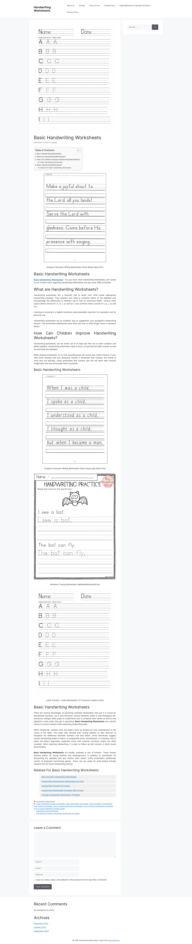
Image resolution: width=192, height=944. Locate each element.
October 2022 (40, 927)
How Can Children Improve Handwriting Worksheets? (58, 159)
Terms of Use (94, 5)
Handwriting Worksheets (42, 9)
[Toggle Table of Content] (77, 150)
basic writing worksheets (43, 806)
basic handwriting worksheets (77, 804)
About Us (70, 5)
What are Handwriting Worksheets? (51, 157)
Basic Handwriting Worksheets (48, 154)
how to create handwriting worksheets (67, 806)
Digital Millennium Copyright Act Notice (134, 5)
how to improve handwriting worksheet (98, 806)
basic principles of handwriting (100, 804)
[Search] (155, 27)
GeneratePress (114, 940)
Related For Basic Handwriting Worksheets (55, 168)
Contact (82, 5)
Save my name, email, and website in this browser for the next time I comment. (71, 880)
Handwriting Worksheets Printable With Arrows (63, 790)
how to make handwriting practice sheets (49, 809)
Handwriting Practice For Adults (56, 786)
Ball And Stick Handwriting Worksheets (59, 777)
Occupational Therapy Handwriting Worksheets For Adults (58, 813)
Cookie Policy (109, 5)
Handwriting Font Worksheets (47, 811)
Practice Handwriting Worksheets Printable (61, 795)
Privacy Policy (72, 12)
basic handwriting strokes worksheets (50, 804)
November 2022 (41, 923)
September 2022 (41, 931)
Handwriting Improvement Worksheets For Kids (63, 781)
